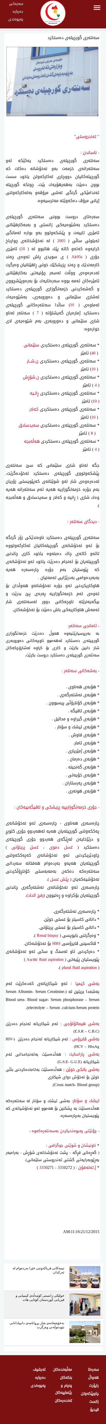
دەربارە (18, 11)
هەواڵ (93, 1377)
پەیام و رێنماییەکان (63, 1389)
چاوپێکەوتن (90, 1393)
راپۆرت (94, 1385)
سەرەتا (93, 1369)
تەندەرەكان (63, 1400)
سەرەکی (16, 3)
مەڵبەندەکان (62, 1369)
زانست (94, 1401)
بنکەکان (66, 1377)
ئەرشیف (39, 1369)
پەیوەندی (15, 19)
